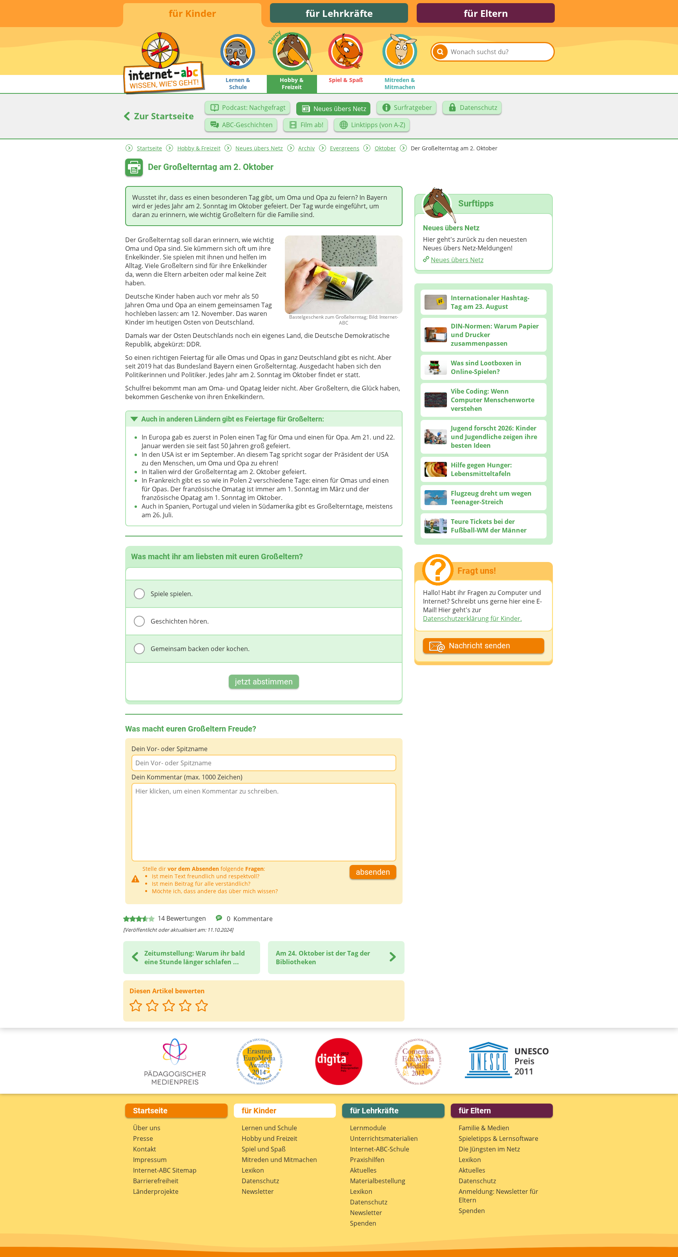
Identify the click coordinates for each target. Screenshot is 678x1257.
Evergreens (344, 148)
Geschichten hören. (180, 621)
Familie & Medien (484, 1128)
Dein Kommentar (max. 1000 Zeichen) (186, 777)
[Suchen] (440, 51)
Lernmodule (368, 1128)
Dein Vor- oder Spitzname (169, 748)
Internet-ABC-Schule (379, 1149)
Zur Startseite (163, 116)
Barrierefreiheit (156, 1181)
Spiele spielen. (172, 593)
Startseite (149, 148)
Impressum (150, 1159)
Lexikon (253, 1170)
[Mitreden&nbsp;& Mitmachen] (400, 51)
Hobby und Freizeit (269, 1138)
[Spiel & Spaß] (346, 51)
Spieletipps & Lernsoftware (498, 1138)
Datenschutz (260, 1181)
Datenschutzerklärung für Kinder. (472, 618)
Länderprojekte (156, 1191)
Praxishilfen (367, 1159)
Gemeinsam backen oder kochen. (200, 648)
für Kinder (192, 13)
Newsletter (258, 1191)
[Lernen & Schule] (238, 51)
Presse (143, 1138)
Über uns (146, 1128)
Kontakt (144, 1149)
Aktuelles (363, 1170)
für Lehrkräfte (339, 13)
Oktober (385, 148)
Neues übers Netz (259, 148)
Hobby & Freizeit (199, 148)
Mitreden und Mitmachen (279, 1159)
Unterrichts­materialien (384, 1138)
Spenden (363, 1223)
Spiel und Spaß (264, 1149)
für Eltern (486, 13)
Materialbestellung (377, 1181)
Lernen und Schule (269, 1128)
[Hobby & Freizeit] (292, 51)
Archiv (306, 148)
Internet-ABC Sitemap (165, 1170)
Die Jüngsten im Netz (489, 1149)
